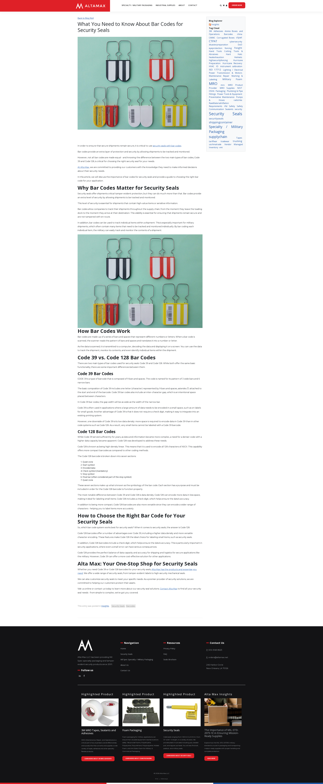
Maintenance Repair (219, 76)
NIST (239, 88)
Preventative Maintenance (221, 97)
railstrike (238, 100)
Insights (105, 606)
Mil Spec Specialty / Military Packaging (136, 659)
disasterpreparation (218, 44)
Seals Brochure (169, 659)
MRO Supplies (227, 88)
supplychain (218, 136)
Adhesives (218, 31)
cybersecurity (236, 41)
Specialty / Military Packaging (137, 5)
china (239, 34)
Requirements (215, 106)
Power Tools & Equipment (229, 94)
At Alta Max (83, 167)
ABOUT (182, 5)
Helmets (238, 57)
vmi (221, 147)
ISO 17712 (215, 69)
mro (223, 85)
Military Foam (232, 79)
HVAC (211, 66)
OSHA (211, 91)
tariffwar (213, 141)
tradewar (225, 141)
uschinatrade (215, 144)
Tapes (239, 137)
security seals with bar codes (167, 146)
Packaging (220, 91)
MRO (213, 83)
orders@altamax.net (218, 657)
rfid (225, 106)
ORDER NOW (237, 5)
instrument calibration (231, 66)
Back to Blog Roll (86, 18)
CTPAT (213, 41)
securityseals (216, 118)
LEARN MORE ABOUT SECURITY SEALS (178, 756)
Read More (211, 758)
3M (210, 31)
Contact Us (125, 670)
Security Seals (118, 606)
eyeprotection (215, 48)
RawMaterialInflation (219, 103)
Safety (232, 106)
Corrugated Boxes (225, 37)
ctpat (239, 37)
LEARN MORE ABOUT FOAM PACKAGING (138, 758)
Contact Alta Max (168, 589)
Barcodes (130, 606)
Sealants (229, 109)
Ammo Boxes (231, 31)
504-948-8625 (215, 650)
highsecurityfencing (218, 60)
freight (238, 47)
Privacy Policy (169, 648)
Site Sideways (161, 779)
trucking (237, 141)
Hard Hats (234, 54)
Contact (192, 5)
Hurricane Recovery (232, 63)
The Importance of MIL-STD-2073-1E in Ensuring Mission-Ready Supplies (221, 733)
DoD (240, 44)
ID (217, 66)
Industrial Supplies (165, 5)
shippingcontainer (221, 122)
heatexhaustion (216, 57)
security (238, 109)
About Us (124, 665)
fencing (228, 48)
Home (123, 648)
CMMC (212, 37)
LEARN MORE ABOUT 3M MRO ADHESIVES (98, 759)
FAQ (165, 654)
